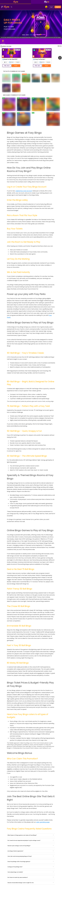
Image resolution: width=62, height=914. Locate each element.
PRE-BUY (7, 66)
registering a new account (24, 191)
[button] (60, 58)
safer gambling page (42, 823)
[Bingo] (7, 7)
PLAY (15, 66)
